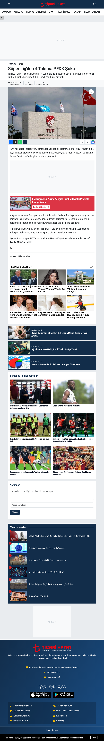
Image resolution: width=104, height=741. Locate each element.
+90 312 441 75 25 (53, 672)
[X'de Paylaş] (15, 142)
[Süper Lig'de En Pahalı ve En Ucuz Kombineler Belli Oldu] (73, 458)
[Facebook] (41, 687)
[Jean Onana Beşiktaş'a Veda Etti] (73, 391)
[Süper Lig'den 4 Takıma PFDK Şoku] (52, 113)
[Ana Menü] (9, 4)
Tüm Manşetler (61, 716)
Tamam (94, 737)
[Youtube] (59, 687)
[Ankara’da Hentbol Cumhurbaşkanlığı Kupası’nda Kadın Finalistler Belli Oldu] (73, 424)
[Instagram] (50, 687)
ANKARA (18, 11)
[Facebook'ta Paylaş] (11, 142)
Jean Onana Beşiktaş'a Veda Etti (66, 406)
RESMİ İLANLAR (92, 11)
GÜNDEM (6, 11)
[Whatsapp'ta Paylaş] (20, 142)
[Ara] (94, 4)
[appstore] (40, 695)
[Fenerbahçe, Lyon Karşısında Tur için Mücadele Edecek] (30, 458)
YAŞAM (77, 11)
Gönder (15, 512)
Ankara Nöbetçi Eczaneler (22, 706)
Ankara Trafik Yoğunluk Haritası (68, 711)
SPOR (51, 11)
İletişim (55, 730)
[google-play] (64, 695)
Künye (48, 730)
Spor (21, 64)
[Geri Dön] (2, 18)
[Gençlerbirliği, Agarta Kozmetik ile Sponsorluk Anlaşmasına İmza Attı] (30, 391)
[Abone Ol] (93, 142)
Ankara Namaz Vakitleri (22, 711)
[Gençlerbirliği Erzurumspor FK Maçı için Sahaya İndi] (30, 424)
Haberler (12, 64)
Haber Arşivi (60, 721)
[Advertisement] (52, 621)
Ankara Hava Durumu (64, 706)
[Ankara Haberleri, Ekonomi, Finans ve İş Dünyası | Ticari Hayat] (52, 4)
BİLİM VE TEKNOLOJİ (35, 11)
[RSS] (63, 687)
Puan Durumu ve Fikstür (21, 716)
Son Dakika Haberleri (20, 721)
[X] (45, 687)
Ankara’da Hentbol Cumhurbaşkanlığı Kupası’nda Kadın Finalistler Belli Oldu (73, 440)
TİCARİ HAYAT (64, 11)
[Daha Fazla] (25, 142)
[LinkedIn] (54, 687)
